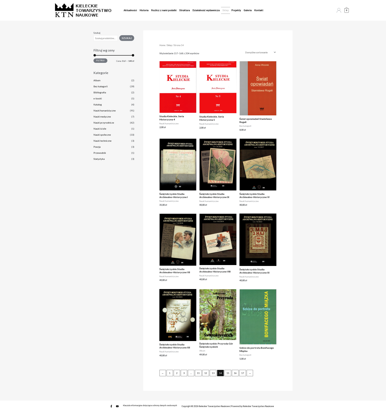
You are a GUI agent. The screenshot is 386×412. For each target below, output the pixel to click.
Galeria (248, 10)
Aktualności (130, 10)
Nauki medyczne (102, 116)
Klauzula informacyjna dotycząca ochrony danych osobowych (150, 405)
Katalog (97, 104)
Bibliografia (99, 92)
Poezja (97, 146)
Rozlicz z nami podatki (164, 10)
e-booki (97, 98)
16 (235, 373)
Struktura (184, 10)
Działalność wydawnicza (206, 10)
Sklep (225, 10)
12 (205, 373)
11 (198, 373)
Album (96, 80)
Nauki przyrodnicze (103, 122)
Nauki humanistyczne (104, 110)
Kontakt (258, 10)
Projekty (236, 10)
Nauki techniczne (102, 140)
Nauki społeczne (102, 134)
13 (213, 373)
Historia (144, 10)
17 (242, 373)
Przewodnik (99, 152)
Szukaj (96, 32)
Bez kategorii (100, 86)
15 (227, 373)
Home (162, 45)
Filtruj (100, 60)
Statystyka (99, 158)
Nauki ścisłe (99, 128)
